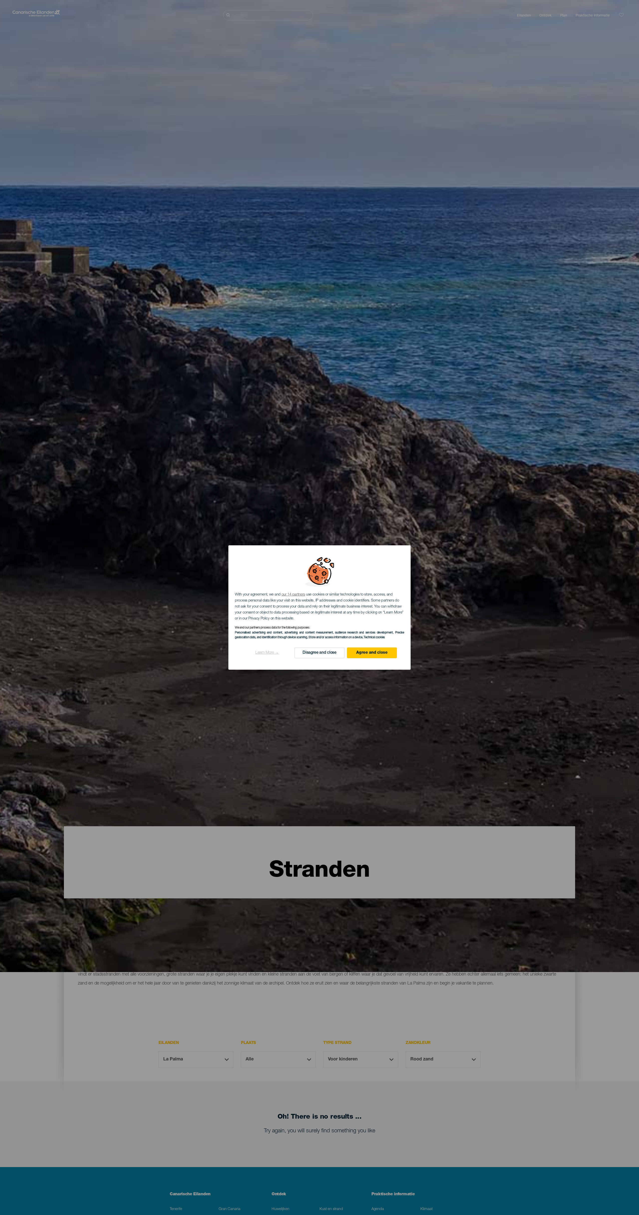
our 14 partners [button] (293, 595)
